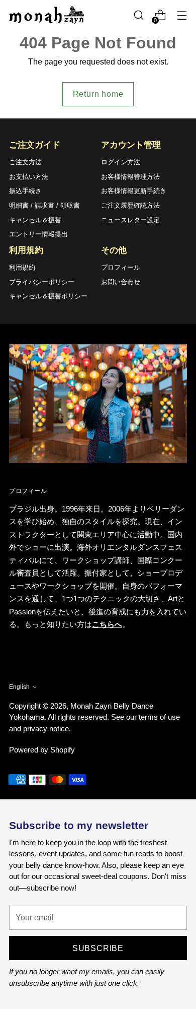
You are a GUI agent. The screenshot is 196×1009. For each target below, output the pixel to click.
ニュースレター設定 (130, 220)
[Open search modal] (138, 15)
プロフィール (120, 267)
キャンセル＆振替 (35, 220)
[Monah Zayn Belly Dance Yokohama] (46, 15)
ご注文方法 (25, 162)
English (19, 686)
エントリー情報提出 (38, 234)
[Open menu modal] (181, 15)
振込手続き (25, 191)
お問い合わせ (120, 282)
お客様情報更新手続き (133, 191)
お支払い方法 (28, 176)
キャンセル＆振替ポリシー (48, 296)
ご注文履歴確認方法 (130, 205)
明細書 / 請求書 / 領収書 (44, 205)
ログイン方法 (120, 162)
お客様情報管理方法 (130, 176)
